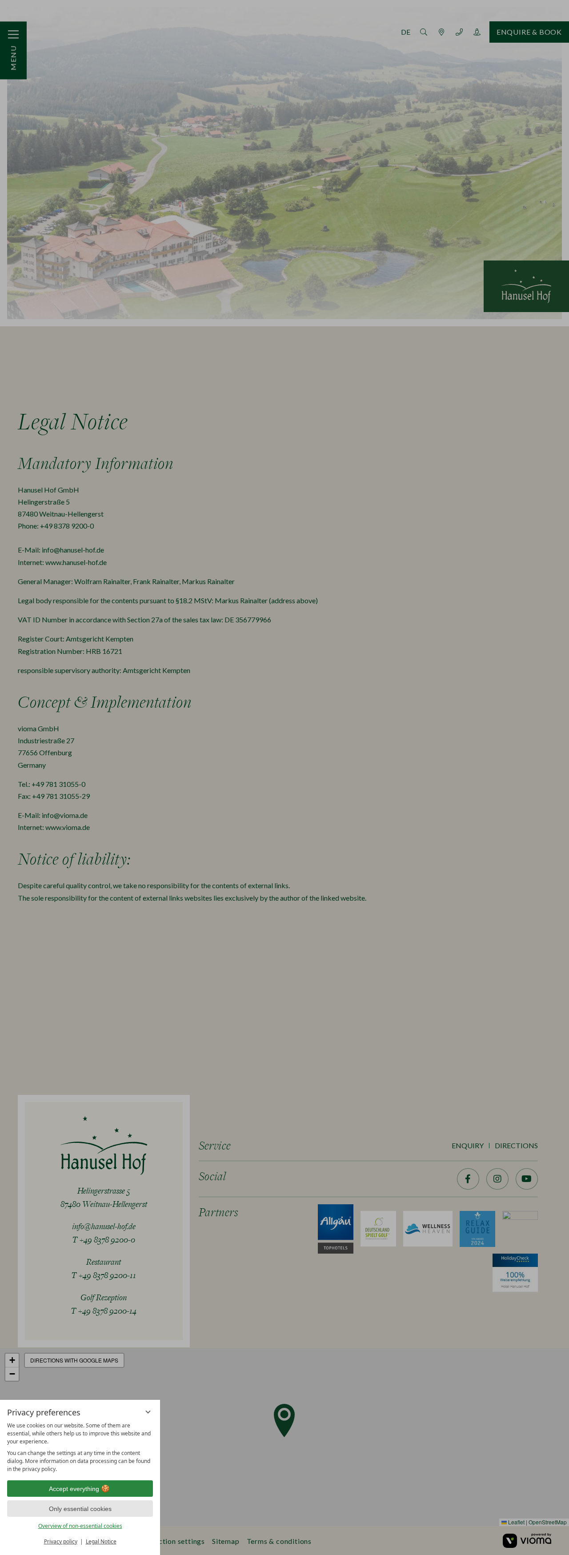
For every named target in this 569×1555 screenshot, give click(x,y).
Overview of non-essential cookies (80, 1526)
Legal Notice (101, 1541)
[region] (80, 1447)
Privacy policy (60, 1541)
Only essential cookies (80, 1508)
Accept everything (74, 1488)
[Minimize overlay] (148, 1412)
